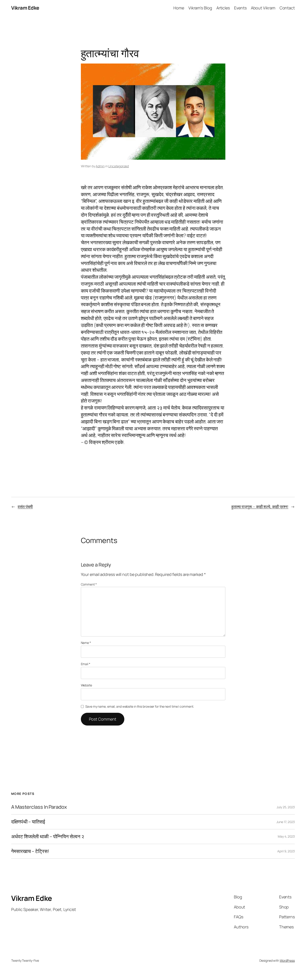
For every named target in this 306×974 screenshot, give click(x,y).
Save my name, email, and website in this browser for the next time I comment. (139, 706)
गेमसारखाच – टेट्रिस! (30, 851)
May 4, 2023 (286, 836)
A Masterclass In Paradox (39, 807)
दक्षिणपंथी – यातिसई (28, 822)
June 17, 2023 (285, 822)
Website (86, 685)
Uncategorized (118, 166)
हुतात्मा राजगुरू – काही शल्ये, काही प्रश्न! (259, 506)
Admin (100, 166)
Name (86, 643)
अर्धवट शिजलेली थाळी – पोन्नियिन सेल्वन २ (47, 836)
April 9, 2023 (286, 851)
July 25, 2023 (286, 807)
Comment (89, 584)
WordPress (287, 960)
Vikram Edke (25, 7)
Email (85, 664)
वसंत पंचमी (25, 506)
